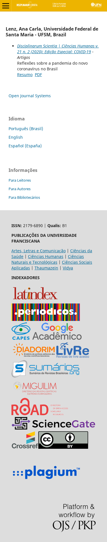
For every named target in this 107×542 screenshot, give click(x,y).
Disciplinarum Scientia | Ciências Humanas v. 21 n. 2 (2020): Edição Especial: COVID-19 (58, 48)
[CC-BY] (63, 447)
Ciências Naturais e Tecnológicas (47, 259)
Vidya (68, 268)
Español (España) (25, 145)
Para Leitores (20, 180)
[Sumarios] (45, 376)
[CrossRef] (24, 447)
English (16, 137)
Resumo (25, 74)
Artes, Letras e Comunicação (38, 250)
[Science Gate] (53, 428)
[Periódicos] (45, 319)
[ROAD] (39, 413)
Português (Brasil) (26, 128)
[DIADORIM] (33, 357)
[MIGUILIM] (35, 395)
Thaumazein (46, 268)
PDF (38, 74)
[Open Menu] (5, 5)
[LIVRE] (72, 357)
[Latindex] (35, 300)
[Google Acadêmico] (57, 338)
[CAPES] (21, 338)
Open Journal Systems (30, 95)
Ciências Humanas (45, 256)
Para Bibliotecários (24, 197)
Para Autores (20, 188)
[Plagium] (46, 480)
